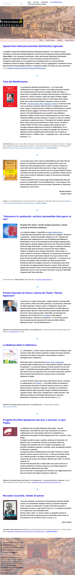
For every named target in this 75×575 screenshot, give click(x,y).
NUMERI (59, 40)
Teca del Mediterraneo (56, 2)
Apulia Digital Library (55, 232)
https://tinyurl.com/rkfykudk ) (10, 406)
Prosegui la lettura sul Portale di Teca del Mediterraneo (26, 68)
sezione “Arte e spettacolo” (54, 362)
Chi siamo (36, 2)
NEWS (41, 40)
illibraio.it (13, 552)
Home (29, 2)
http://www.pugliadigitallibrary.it (44, 279)
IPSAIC (39, 383)
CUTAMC (47, 315)
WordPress (14, 573)
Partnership (44, 2)
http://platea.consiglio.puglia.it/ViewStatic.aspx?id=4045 (46, 482)
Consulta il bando (13, 331)
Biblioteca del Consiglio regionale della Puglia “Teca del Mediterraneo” (26, 148)
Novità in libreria (50, 40)
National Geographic (6, 569)
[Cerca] (21, 3)
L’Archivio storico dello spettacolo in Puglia (42, 103)
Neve (2, 573)
